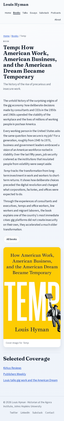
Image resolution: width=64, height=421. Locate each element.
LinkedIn (25, 413)
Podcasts (56, 13)
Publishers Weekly (14, 374)
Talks (25, 13)
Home (8, 13)
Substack (44, 13)
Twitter (14, 413)
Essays (33, 13)
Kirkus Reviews (12, 368)
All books (11, 239)
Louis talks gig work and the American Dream (30, 380)
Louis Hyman (15, 4)
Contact (49, 413)
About (58, 19)
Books (16, 13)
